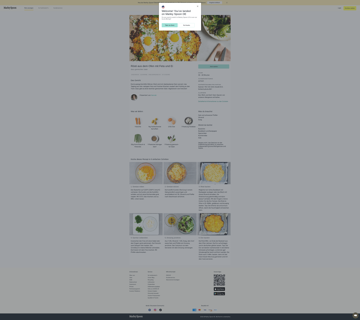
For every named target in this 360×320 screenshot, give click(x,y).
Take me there (169, 25)
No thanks (186, 25)
